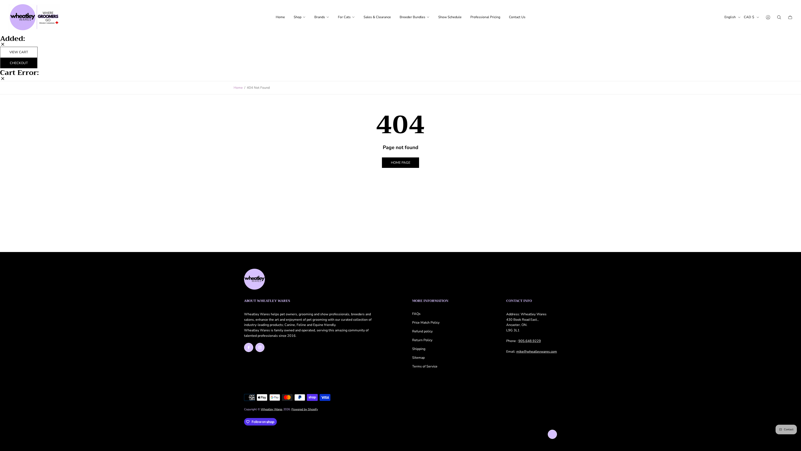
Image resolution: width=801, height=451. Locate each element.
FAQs (416, 314)
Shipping (418, 349)
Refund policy (422, 331)
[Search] (779, 17)
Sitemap (418, 357)
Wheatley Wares (271, 409)
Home (238, 87)
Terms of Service (424, 366)
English (730, 17)
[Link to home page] (254, 279)
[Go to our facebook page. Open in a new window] (248, 347)
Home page (400, 162)
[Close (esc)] (2, 45)
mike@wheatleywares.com (536, 351)
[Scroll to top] (552, 434)
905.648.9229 (529, 341)
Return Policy (422, 340)
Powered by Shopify (304, 409)
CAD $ (749, 17)
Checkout (19, 63)
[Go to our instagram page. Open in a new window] (259, 347)
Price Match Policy (426, 322)
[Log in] (768, 17)
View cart (18, 52)
